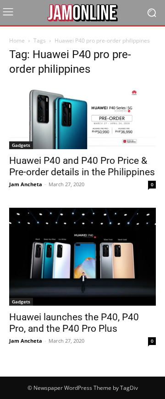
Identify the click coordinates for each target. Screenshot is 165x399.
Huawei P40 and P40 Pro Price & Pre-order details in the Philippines (82, 166)
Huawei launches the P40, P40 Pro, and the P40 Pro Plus (74, 323)
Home (17, 40)
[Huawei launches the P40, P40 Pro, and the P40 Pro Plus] (82, 256)
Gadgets (21, 145)
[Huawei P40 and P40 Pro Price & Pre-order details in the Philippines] (82, 117)
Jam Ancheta (25, 184)
